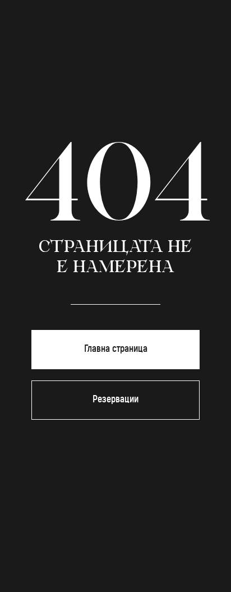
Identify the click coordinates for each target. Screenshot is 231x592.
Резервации (115, 399)
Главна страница (115, 349)
